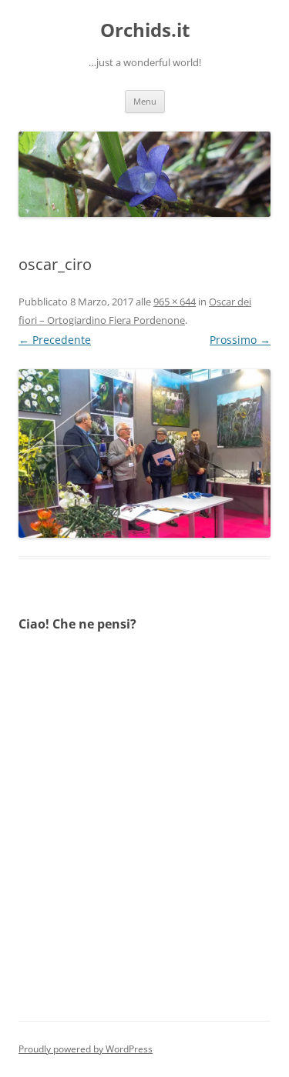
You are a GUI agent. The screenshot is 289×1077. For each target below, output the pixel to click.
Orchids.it (145, 30)
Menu (144, 101)
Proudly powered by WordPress (85, 1048)
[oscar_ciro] (144, 453)
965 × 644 (174, 301)
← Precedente (54, 339)
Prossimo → (240, 339)
